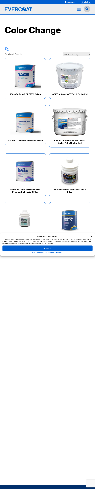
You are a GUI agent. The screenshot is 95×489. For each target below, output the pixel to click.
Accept (47, 248)
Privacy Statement (54, 253)
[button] (91, 236)
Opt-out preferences (39, 253)
